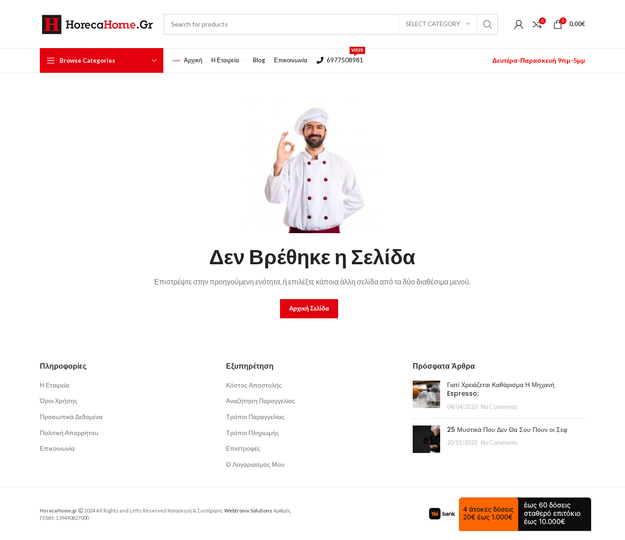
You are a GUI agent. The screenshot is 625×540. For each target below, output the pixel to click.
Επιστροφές (243, 448)
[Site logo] (97, 23)
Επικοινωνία (57, 448)
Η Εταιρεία (54, 385)
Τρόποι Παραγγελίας (255, 416)
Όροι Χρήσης (58, 400)
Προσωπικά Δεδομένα (71, 416)
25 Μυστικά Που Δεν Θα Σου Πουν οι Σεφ (507, 429)
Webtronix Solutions (248, 510)
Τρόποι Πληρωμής (252, 432)
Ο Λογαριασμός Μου (255, 464)
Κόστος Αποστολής (254, 385)
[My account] (519, 24)
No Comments (499, 407)
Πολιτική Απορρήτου (69, 432)
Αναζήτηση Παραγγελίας (260, 400)
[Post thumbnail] (426, 396)
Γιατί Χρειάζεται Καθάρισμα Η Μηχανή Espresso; (501, 389)
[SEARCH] (487, 24)
